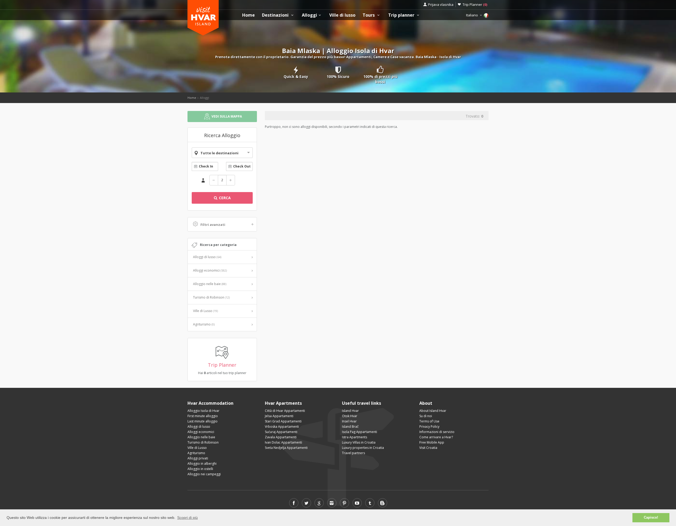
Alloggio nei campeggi (204, 474)
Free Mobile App (431, 442)
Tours (369, 15)
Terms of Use (429, 421)
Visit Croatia (428, 447)
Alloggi (309, 15)
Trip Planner (475, 4)
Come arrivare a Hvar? (436, 437)
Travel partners (353, 453)
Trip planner (401, 15)
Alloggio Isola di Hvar (203, 410)
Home (248, 15)
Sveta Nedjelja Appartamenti (286, 447)
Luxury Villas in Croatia (358, 442)
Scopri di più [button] (187, 517)
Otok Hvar (349, 416)
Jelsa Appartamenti (279, 416)
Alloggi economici (210, 270)
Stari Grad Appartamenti (283, 421)
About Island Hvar (432, 410)
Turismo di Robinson (211, 297)
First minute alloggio (202, 416)
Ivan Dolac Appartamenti (283, 442)
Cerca (224, 197)
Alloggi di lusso (207, 257)
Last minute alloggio (202, 421)
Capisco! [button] (651, 517)
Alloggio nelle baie (209, 284)
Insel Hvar (349, 421)
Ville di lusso (342, 15)
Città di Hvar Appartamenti (285, 410)
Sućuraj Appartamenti (281, 432)
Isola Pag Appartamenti (359, 432)
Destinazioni (276, 15)
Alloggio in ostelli (200, 469)
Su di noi (425, 416)
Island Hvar (350, 410)
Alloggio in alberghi (202, 463)
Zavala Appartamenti (281, 437)
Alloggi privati (197, 458)
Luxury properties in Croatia (363, 447)
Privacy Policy (429, 426)
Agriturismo (204, 324)
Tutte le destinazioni (219, 153)
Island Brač (350, 426)
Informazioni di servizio (436, 432)
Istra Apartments (354, 437)
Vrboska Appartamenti (282, 426)
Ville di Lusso (205, 311)
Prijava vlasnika (440, 4)
